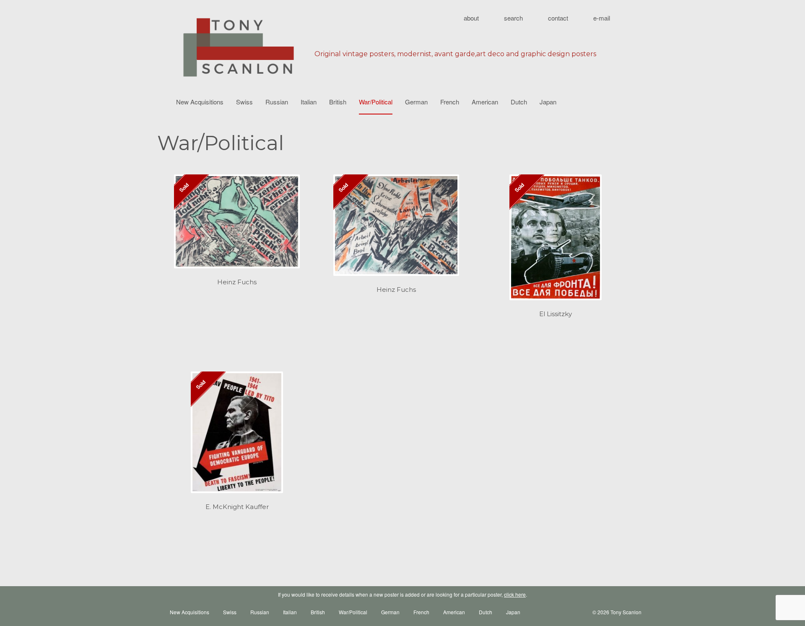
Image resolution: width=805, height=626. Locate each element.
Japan (548, 101)
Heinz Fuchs (237, 282)
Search (513, 17)
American (485, 101)
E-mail (601, 17)
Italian (309, 101)
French (449, 101)
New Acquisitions (199, 101)
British (337, 101)
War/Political (375, 101)
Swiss (244, 101)
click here (515, 594)
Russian (276, 101)
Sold (183, 187)
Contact (558, 17)
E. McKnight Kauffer (237, 507)
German (416, 101)
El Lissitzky (555, 314)
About (471, 17)
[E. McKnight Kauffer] (237, 436)
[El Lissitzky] (555, 241)
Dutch (519, 101)
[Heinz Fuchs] (237, 225)
